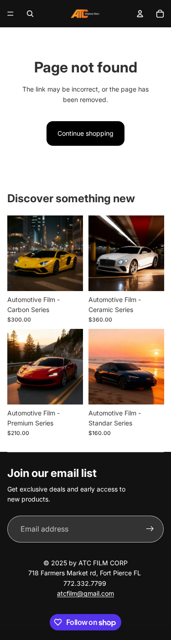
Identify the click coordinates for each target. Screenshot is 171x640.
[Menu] (10, 13)
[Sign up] (150, 529)
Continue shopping (85, 133)
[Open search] (30, 14)
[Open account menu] (140, 14)
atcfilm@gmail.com (85, 593)
